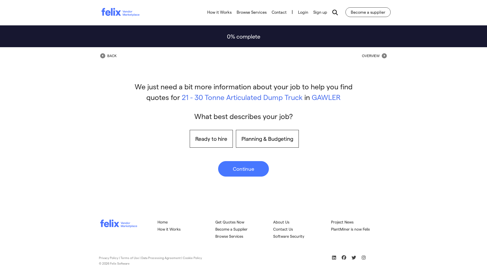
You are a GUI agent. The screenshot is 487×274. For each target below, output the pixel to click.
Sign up (320, 12)
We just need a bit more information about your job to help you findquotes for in (244, 91)
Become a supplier (368, 12)
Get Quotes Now (229, 222)
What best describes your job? (243, 116)
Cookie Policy (192, 258)
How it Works (219, 12)
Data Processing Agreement (161, 258)
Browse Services (252, 12)
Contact (279, 12)
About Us (281, 222)
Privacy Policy (108, 258)
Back (112, 56)
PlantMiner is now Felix (350, 229)
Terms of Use (129, 258)
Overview (371, 56)
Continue (243, 169)
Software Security (288, 236)
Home (163, 222)
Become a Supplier (231, 229)
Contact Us (283, 229)
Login (303, 12)
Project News (342, 222)
